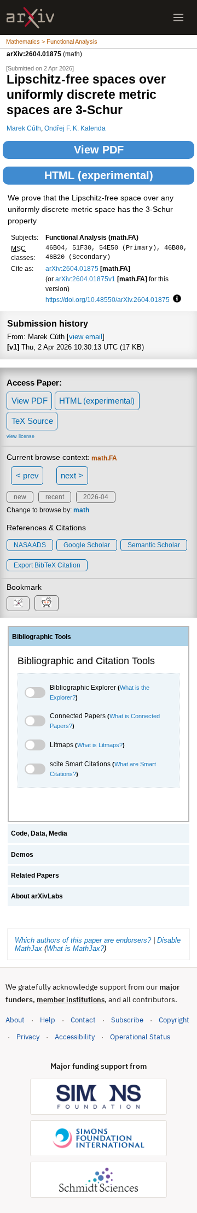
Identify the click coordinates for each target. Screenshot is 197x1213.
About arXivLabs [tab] (37, 896)
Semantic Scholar (154, 545)
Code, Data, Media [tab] (39, 833)
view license (20, 436)
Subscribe (127, 1020)
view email (85, 337)
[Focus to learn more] (175, 299)
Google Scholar (86, 545)
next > (72, 475)
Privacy (27, 1037)
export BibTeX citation (47, 565)
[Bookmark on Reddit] (46, 603)
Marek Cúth (24, 128)
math (81, 510)
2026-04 (95, 497)
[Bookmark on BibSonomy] (18, 603)
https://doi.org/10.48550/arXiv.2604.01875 (107, 299)
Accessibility (75, 1037)
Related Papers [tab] (35, 875)
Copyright (174, 1020)
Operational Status (140, 1037)
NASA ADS (30, 545)
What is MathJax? (75, 948)
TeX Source (32, 420)
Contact (83, 1020)
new (20, 497)
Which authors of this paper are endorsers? (83, 940)
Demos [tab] (22, 854)
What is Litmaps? (100, 745)
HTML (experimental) (98, 175)
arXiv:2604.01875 (72, 268)
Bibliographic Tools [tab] (41, 637)
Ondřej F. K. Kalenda (75, 128)
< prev (27, 475)
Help (47, 1020)
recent (54, 497)
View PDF (99, 150)
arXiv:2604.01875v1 (85, 278)
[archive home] (30, 17)
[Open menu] (178, 17)
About (15, 1020)
